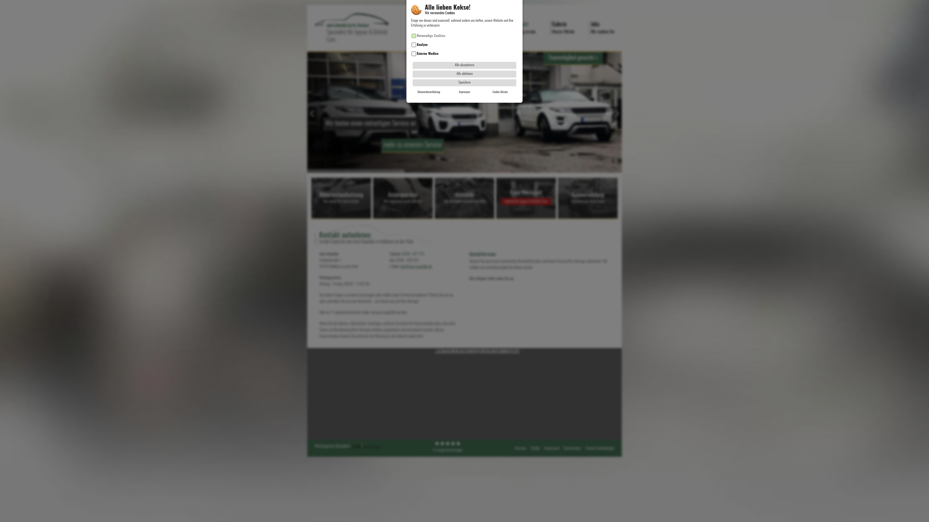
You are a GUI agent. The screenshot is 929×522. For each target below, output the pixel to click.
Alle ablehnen (465, 74)
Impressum (464, 92)
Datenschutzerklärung (429, 92)
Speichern (464, 82)
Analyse (422, 45)
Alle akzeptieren (464, 65)
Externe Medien (427, 54)
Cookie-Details (500, 92)
